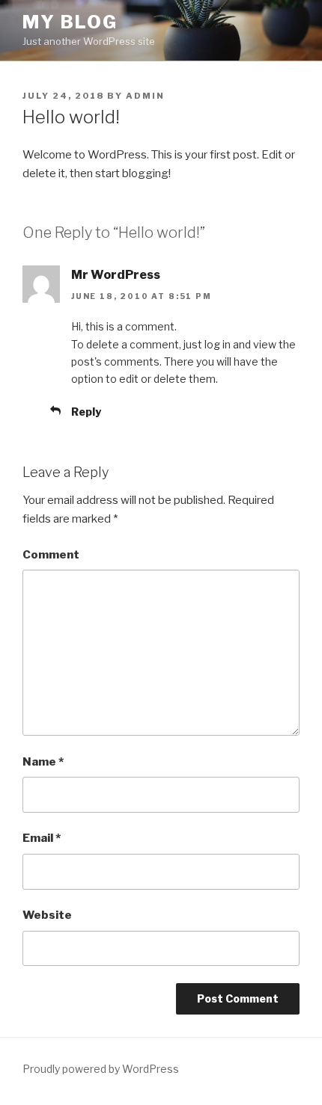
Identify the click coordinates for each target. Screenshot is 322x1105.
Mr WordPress (115, 275)
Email (41, 838)
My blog (69, 22)
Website (47, 915)
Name (43, 762)
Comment (50, 554)
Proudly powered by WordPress (100, 1068)
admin (145, 95)
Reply (86, 411)
